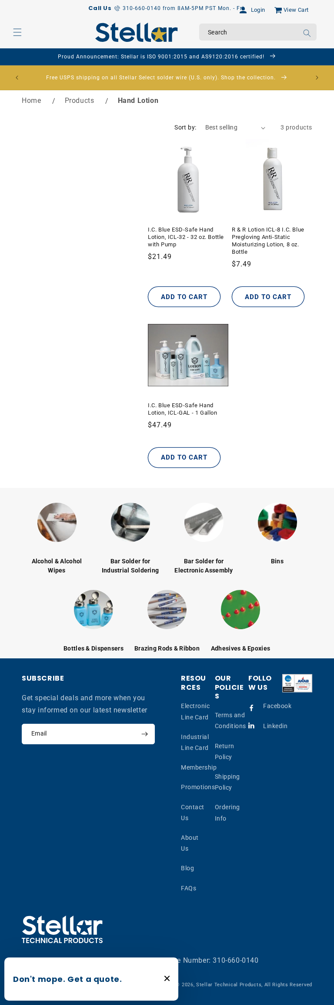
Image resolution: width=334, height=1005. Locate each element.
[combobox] (258, 32)
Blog (187, 868)
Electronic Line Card (195, 711)
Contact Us (192, 812)
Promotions (198, 787)
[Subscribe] (144, 734)
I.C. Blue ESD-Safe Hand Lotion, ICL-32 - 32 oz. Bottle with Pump (186, 237)
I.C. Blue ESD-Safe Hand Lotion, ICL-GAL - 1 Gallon (182, 409)
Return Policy (224, 751)
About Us (190, 843)
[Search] (307, 33)
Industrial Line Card (195, 742)
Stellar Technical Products (228, 985)
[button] (17, 32)
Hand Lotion (138, 100)
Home (31, 100)
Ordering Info (227, 812)
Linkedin (275, 725)
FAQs (188, 888)
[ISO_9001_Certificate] (297, 683)
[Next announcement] (317, 77)
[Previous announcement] (17, 77)
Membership (199, 767)
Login (258, 10)
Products (79, 100)
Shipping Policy (227, 782)
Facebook (277, 705)
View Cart (296, 10)
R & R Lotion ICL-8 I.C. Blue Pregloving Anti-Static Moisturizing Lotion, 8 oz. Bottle (268, 240)
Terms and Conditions (230, 720)
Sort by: (185, 127)
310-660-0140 (235, 960)
